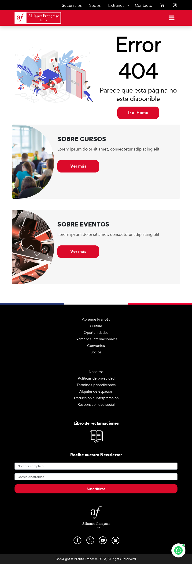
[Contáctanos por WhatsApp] (178, 550)
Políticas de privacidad (96, 378)
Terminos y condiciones (96, 384)
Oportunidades (96, 332)
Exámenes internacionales (96, 339)
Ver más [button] (78, 166)
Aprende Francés (96, 319)
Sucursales (72, 5)
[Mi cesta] (160, 5)
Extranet (116, 5)
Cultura (96, 325)
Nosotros (96, 371)
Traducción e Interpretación (96, 397)
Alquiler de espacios (96, 391)
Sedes (95, 5)
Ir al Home (138, 112)
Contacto (143, 5)
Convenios (96, 345)
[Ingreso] (173, 5)
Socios (96, 352)
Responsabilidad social (96, 404)
